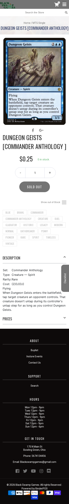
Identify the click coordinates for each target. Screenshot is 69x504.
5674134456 (39, 455)
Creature (43, 219)
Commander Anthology (18, 219)
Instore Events (34, 356)
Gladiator (11, 225)
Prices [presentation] (7, 318)
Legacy (44, 225)
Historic (28, 225)
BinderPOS (41, 488)
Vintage (9, 243)
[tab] (34, 259)
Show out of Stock (50, 202)
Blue (7, 212)
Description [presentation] (11, 258)
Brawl (20, 212)
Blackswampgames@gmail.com (38, 461)
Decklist (65, 278)
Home (27, 22)
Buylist (34, 350)
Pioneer (9, 237)
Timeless (51, 237)
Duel (57, 219)
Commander (37, 212)
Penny (44, 231)
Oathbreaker (27, 231)
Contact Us (34, 362)
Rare (23, 237)
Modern (58, 225)
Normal (9, 231)
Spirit (35, 237)
